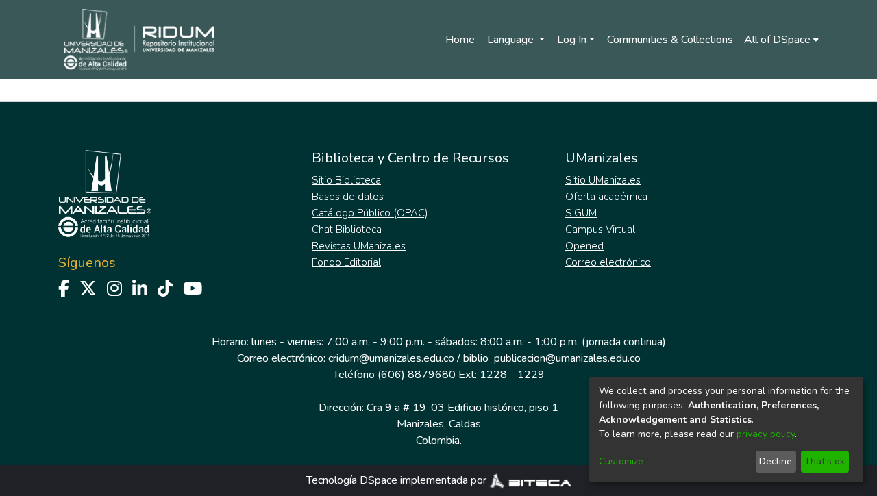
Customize (621, 461)
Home (460, 39)
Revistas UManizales (359, 246)
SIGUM (581, 213)
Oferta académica (606, 196)
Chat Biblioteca (347, 229)
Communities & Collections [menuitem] (670, 39)
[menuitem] (781, 39)
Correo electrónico (608, 262)
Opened (584, 246)
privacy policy (766, 434)
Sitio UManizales (603, 180)
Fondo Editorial (346, 262)
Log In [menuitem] (571, 39)
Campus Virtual (600, 229)
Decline (775, 461)
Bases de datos (348, 196)
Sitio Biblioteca (346, 180)
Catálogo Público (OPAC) (370, 213)
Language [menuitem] (511, 39)
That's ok (824, 461)
